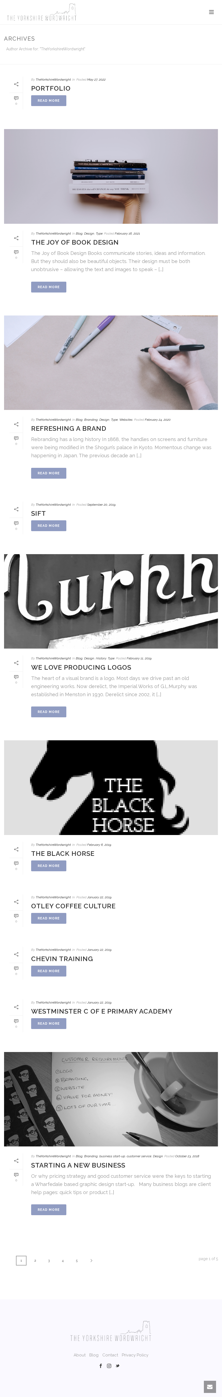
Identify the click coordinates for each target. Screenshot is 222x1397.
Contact (110, 1355)
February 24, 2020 (158, 420)
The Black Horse (62, 853)
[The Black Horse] (111, 787)
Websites (126, 420)
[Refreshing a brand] (111, 362)
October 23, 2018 (187, 1156)
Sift (38, 513)
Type (99, 233)
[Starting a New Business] (111, 1099)
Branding (91, 420)
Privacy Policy (135, 1355)
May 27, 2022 (96, 79)
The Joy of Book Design (75, 242)
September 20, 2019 (101, 505)
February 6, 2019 (99, 845)
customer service (139, 1156)
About (80, 1355)
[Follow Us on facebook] (101, 1366)
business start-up (112, 1156)
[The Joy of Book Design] (111, 176)
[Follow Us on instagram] (109, 1366)
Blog (79, 233)
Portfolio (51, 88)
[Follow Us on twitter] (117, 1366)
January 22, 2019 (99, 897)
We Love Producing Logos (81, 667)
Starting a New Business (78, 1165)
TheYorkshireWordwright (53, 79)
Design (89, 233)
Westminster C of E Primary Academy (101, 1011)
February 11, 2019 (139, 658)
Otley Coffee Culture (73, 906)
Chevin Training (62, 959)
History (101, 658)
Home (130, 59)
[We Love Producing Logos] (111, 601)
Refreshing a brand (68, 428)
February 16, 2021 (127, 233)
